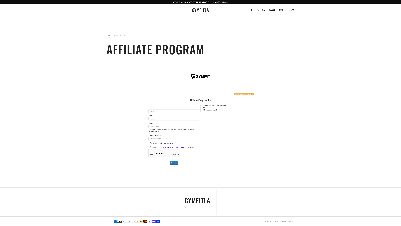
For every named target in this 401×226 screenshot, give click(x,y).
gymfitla (275, 221)
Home (108, 35)
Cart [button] (292, 9)
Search (263, 10)
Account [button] (272, 10)
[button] (252, 10)
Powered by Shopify (287, 221)
